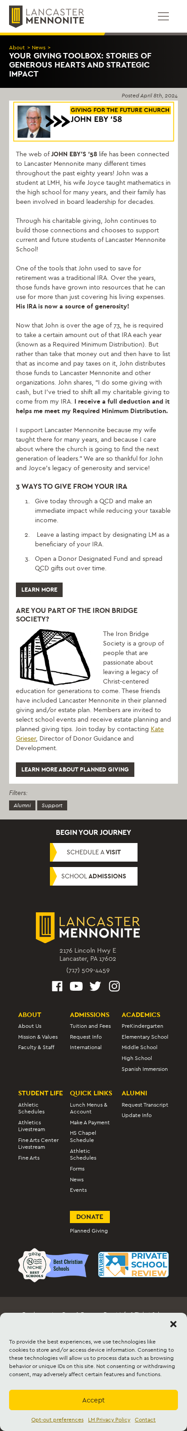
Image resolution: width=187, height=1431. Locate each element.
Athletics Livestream (31, 1125)
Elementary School (145, 1037)
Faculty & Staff (36, 1047)
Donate (89, 1217)
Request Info (86, 1037)
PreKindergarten (142, 1026)
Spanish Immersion (145, 1069)
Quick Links (91, 1093)
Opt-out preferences (57, 1420)
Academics (141, 1015)
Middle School (139, 1047)
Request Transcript (145, 1105)
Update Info (137, 1115)
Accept (93, 1400)
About (17, 47)
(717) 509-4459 (88, 970)
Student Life (40, 1093)
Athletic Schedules (31, 1108)
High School (137, 1058)
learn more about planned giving (75, 769)
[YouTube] (76, 987)
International (86, 1047)
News (38, 47)
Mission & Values (38, 1037)
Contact (145, 1420)
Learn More (39, 589)
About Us (29, 1026)
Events (78, 1190)
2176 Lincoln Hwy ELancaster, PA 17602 (87, 955)
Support (52, 805)
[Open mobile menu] (163, 16)
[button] (173, 1324)
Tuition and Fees (90, 1026)
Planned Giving (89, 1231)
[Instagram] (114, 987)
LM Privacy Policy (109, 1420)
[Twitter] (95, 987)
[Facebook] (57, 987)
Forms (77, 1169)
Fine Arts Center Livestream (38, 1143)
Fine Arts (28, 1158)
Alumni (22, 805)
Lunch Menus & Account (89, 1108)
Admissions (89, 1015)
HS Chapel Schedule (83, 1136)
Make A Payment (90, 1122)
